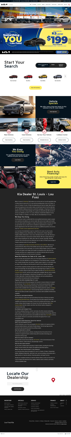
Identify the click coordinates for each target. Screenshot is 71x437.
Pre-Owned (34, 4)
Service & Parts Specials (23, 409)
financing (26, 201)
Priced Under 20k (8, 409)
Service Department (35, 403)
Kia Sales (27, 244)
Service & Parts (54, 4)
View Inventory (9, 140)
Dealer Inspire (64, 424)
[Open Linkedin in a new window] (66, 403)
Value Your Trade (54, 407)
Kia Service (32, 244)
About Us (65, 4)
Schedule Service (48, 20)
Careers (62, 405)
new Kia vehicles (52, 258)
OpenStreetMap (68, 394)
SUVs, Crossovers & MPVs (43, 65)
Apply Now (53, 182)
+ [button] (37, 369)
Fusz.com (52, 421)
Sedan (53, 64)
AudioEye (64, 421)
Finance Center (48, 4)
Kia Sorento (36, 339)
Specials (43, 4)
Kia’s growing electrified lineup (22, 299)
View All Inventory (35, 87)
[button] (69, 4)
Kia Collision (44, 244)
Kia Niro (17, 270)
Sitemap (41, 421)
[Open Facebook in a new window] (66, 400)
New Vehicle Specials (23, 403)
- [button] (37, 370)
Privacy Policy (31, 421)
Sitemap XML (46, 421)
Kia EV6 (46, 270)
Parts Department (35, 408)
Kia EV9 (51, 270)
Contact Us (37, 421)
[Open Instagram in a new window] (66, 402)
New (30, 4)
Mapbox (64, 394)
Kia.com (56, 421)
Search (50, 17)
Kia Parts (37, 244)
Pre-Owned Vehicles (35, 20)
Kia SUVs (38, 324)
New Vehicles (22, 20)
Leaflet (60, 394)
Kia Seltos (52, 268)
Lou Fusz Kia (9, 422)
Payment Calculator (53, 405)
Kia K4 (21, 272)
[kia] (4, 4)
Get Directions (17, 389)
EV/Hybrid (39, 4)
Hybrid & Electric (61, 65)
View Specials (53, 111)
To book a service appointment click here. (29, 228)
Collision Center (60, 4)
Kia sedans (49, 314)
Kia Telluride (27, 284)
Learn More (18, 159)
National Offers (22, 407)
